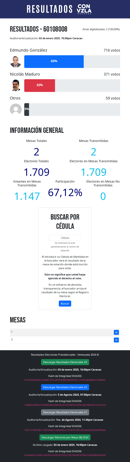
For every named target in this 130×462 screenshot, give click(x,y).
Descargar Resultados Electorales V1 (65, 412)
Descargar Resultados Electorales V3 (65, 362)
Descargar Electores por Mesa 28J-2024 (65, 437)
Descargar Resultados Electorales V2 (65, 387)
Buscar (65, 303)
